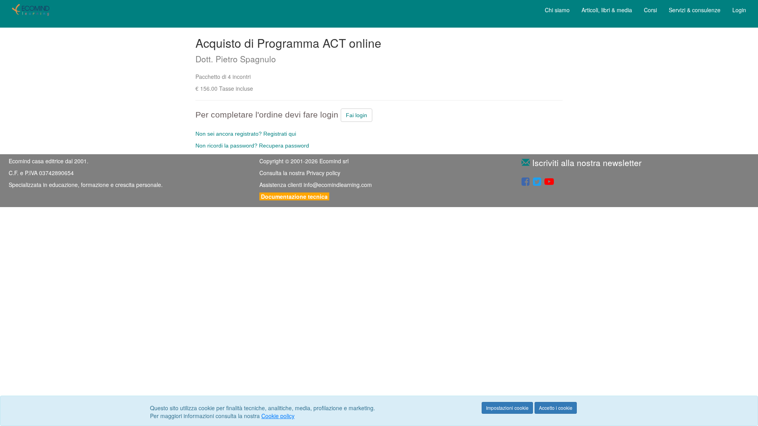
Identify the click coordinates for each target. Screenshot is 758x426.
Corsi (650, 10)
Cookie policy (278, 416)
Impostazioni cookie (507, 407)
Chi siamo (557, 10)
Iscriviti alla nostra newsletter (586, 162)
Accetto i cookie (555, 407)
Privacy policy (323, 173)
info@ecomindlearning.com (338, 185)
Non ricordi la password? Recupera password (252, 145)
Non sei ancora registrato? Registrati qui (245, 134)
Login (739, 10)
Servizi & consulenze (694, 10)
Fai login (356, 115)
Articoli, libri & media (607, 10)
